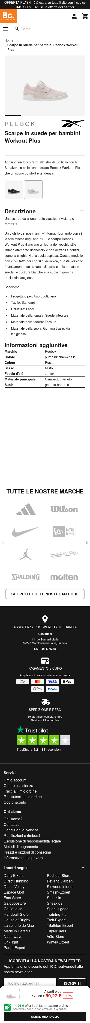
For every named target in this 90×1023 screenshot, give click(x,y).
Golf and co (13, 908)
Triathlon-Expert (60, 925)
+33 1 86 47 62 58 (45, 648)
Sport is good (58, 908)
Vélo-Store (55, 936)
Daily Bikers (14, 875)
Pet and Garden (60, 881)
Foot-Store (12, 897)
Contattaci (45, 634)
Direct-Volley (14, 886)
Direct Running (16, 881)
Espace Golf (14, 892)
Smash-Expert (58, 892)
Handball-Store (16, 914)
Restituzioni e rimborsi (22, 835)
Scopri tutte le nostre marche (45, 594)
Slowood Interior (60, 886)
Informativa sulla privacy (23, 857)
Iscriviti (72, 983)
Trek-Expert (56, 919)
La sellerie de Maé (19, 925)
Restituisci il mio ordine (23, 796)
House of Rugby (17, 919)
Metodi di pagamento (21, 846)
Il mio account (15, 780)
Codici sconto (15, 802)
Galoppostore (15, 903)
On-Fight (11, 942)
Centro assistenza (18, 785)
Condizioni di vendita (21, 830)
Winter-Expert (58, 942)
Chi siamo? (13, 818)
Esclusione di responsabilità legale (32, 841)
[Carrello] (85, 16)
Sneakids (54, 903)
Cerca (25, 28)
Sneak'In (54, 897)
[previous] (3, 543)
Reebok (20, 123)
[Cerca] (17, 28)
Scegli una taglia (45, 1016)
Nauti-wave (13, 936)
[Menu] (5, 28)
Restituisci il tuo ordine (45, 720)
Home (9, 40)
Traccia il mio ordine (20, 791)
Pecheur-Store (58, 875)
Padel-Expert (14, 947)
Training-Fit (56, 914)
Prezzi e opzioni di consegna (27, 852)
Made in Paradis (17, 931)
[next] (87, 543)
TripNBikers (56, 931)
